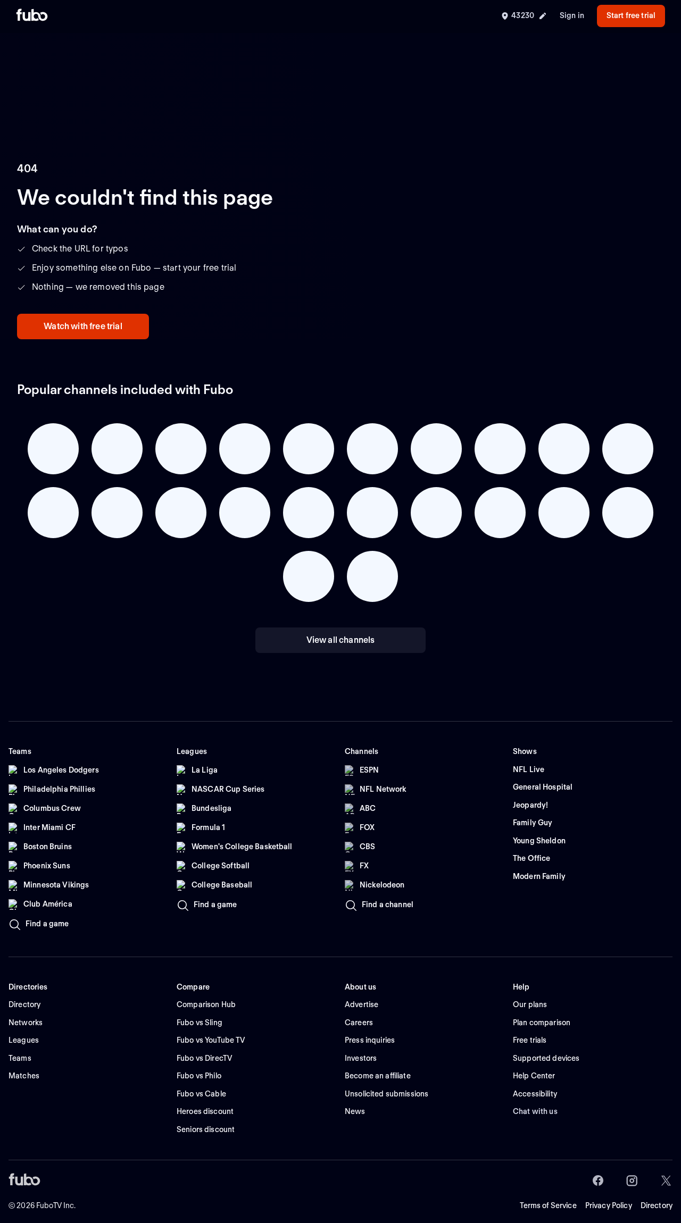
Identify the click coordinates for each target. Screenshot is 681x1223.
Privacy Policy (608, 1205)
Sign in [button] (572, 15)
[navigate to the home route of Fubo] (32, 16)
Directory (656, 1205)
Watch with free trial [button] (83, 326)
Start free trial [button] (631, 15)
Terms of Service (548, 1205)
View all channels (340, 640)
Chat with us (535, 1111)
